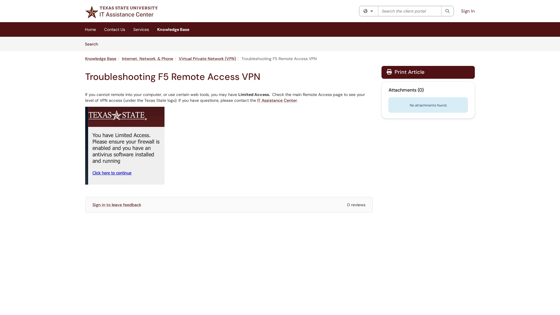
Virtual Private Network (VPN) (207, 58)
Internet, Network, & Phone (147, 58)
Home (90, 29)
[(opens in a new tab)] (121, 12)
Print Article (408, 72)
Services (141, 29)
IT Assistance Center (277, 100)
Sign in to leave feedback (116, 204)
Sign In (468, 11)
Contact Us (114, 29)
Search (93, 44)
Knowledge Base (173, 29)
